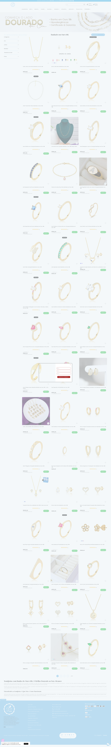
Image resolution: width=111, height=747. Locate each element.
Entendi (26, 743)
